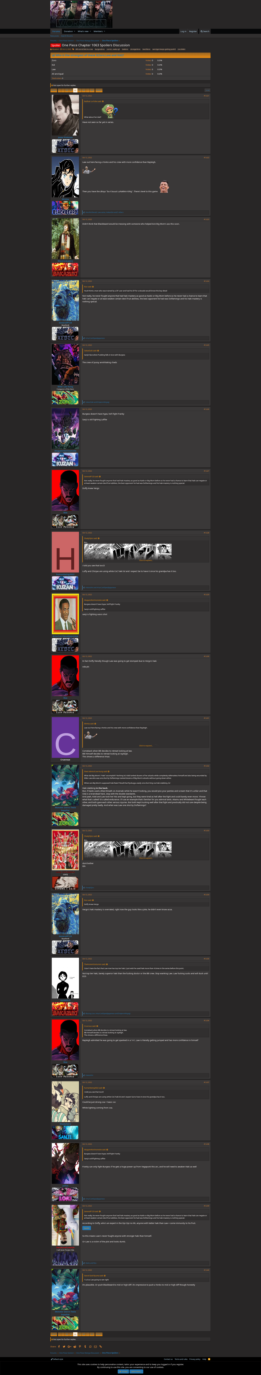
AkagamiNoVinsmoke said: (95, 600)
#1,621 (206, 96)
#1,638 (206, 1144)
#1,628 (206, 533)
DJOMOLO (65, 1000)
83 (79, 90)
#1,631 (206, 718)
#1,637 (206, 1082)
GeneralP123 (65, 322)
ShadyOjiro (65, 1123)
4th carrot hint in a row (84, 49)
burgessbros (100, 49)
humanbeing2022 (65, 574)
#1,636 (206, 1020)
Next (98, 90)
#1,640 (206, 1270)
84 (84, 90)
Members (98, 31)
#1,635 (206, 959)
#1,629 (206, 594)
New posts (54, 36)
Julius (65, 1185)
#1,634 (206, 894)
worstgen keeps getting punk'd (164, 49)
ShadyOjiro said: (90, 538)
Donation (68, 31)
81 (71, 90)
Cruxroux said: (90, 1026)
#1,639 (206, 1206)
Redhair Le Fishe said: (92, 101)
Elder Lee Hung (65, 386)
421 (92, 90)
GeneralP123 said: (91, 476)
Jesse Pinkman (65, 137)
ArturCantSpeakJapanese (65, 636)
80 (67, 90)
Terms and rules (181, 1359)
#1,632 (206, 766)
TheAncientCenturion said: (94, 964)
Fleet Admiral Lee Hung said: (95, 771)
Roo (65, 512)
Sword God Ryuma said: (93, 1275)
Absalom (55, 49)
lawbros (125, 49)
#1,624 (206, 281)
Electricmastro (65, 260)
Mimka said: (89, 723)
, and (108, 1013)
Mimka (65, 199)
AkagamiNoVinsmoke (65, 450)
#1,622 (206, 157)
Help (204, 1359)
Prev (54, 90)
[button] (74, 31)
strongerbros (135, 49)
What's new (83, 31)
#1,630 (206, 656)
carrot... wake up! (113, 49)
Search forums (67, 36)
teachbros (146, 49)
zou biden (181, 49)
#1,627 (206, 471)
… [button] (63, 90)
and (97, 402)
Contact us (168, 1359)
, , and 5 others (105, 212)
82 (75, 90)
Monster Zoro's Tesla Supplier (65, 809)
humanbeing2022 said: (93, 1088)
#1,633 (206, 830)
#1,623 (206, 219)
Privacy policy (194, 1359)
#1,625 (206, 345)
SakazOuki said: (90, 350)
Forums (56, 31)
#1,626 (206, 409)
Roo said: (87, 286)
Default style (58, 1359)
